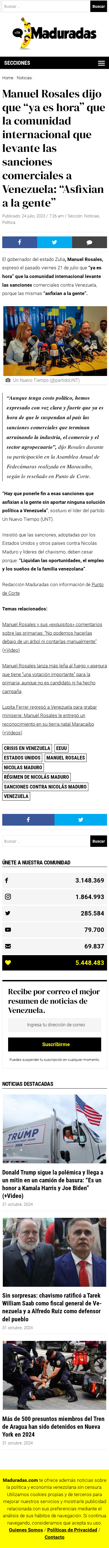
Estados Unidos (22, 758)
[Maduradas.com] (54, 48)
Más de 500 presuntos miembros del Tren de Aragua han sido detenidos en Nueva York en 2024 (53, 1426)
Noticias (24, 77)
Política (8, 222)
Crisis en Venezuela (27, 748)
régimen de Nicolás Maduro (36, 777)
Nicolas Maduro (23, 767)
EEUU (61, 748)
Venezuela (16, 796)
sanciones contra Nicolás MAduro (45, 787)
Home (7, 77)
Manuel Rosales (65, 758)
